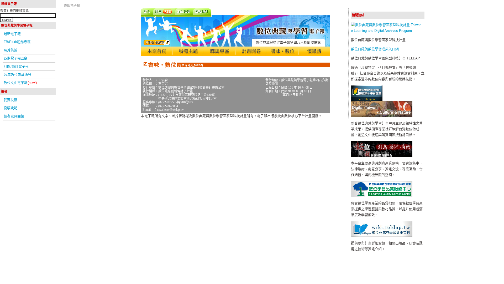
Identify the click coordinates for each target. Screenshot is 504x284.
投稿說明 (10, 108)
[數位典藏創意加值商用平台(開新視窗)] (381, 156)
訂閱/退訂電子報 (16, 66)
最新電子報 (12, 34)
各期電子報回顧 (16, 58)
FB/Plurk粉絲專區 (17, 42)
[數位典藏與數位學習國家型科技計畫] (387, 31)
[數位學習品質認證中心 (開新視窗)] (381, 196)
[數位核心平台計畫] (366, 100)
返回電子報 (72, 5)
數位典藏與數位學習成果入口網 (375, 49)
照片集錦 (10, 50)
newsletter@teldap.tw (170, 109)
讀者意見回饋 (14, 116)
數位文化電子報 (20, 83)
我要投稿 (10, 100)
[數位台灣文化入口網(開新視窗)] (381, 116)
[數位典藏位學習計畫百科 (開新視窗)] (381, 236)
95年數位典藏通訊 (17, 75)
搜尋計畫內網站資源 (14, 10)
